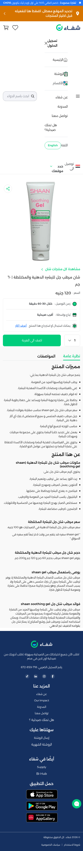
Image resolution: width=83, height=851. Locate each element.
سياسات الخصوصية (50, 844)
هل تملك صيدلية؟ (51, 127)
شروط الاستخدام (72, 844)
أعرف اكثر (21, 325)
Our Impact (41, 700)
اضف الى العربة (32, 340)
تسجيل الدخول (52, 43)
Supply (41, 767)
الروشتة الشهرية (41, 744)
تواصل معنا (60, 116)
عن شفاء (62, 97)
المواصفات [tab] (46, 356)
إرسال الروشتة (41, 738)
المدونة (63, 106)
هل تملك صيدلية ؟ (41, 720)
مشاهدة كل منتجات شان (62, 269)
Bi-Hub (41, 774)
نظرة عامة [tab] (71, 356)
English (53, 145)
